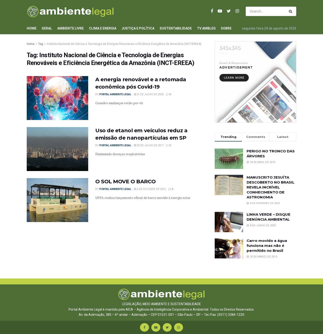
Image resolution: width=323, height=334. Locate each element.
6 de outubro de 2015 (151, 189)
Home (31, 28)
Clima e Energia (102, 28)
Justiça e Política (138, 28)
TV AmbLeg (206, 28)
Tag (40, 44)
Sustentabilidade (176, 28)
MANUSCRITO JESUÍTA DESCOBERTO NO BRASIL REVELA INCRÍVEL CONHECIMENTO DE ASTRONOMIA (270, 187)
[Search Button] (291, 11)
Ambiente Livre (70, 28)
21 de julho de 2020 (149, 94)
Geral (47, 28)
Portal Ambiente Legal (115, 94)
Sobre (226, 28)
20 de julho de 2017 (149, 145)
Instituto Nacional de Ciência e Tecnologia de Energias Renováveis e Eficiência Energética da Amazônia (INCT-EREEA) (124, 44)
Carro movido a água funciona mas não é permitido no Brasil (267, 245)
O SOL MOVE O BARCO (125, 181)
